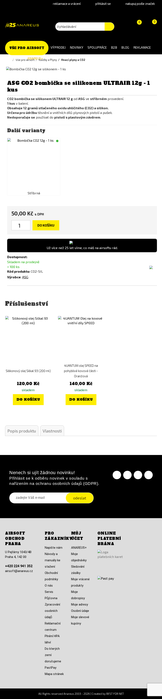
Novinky (76, 47)
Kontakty (15, 58)
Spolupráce (97, 47)
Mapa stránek (54, 674)
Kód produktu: (18, 271)
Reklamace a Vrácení (67, 3)
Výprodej (58, 47)
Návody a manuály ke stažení (52, 560)
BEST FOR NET (115, 693)
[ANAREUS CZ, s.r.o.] (22, 25)
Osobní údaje (80, 611)
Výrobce (14, 277)
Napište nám (53, 548)
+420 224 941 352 (18, 566)
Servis (49, 592)
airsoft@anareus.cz (19, 571)
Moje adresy (79, 604)
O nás (49, 585)
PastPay (50, 668)
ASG (25, 277)
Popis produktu (21, 430)
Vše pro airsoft (26, 48)
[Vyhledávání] (109, 27)
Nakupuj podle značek (140, 3)
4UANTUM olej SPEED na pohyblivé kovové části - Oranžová (81, 371)
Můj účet (77, 536)
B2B (114, 47)
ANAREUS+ (35, 58)
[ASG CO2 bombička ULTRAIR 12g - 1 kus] (33, 164)
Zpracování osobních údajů (52, 611)
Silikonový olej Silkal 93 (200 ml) (28, 371)
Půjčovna (51, 598)
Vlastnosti (52, 430)
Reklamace (142, 47)
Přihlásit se (103, 3)
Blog (125, 47)
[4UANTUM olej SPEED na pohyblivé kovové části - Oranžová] (81, 339)
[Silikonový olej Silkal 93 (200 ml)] (28, 339)
